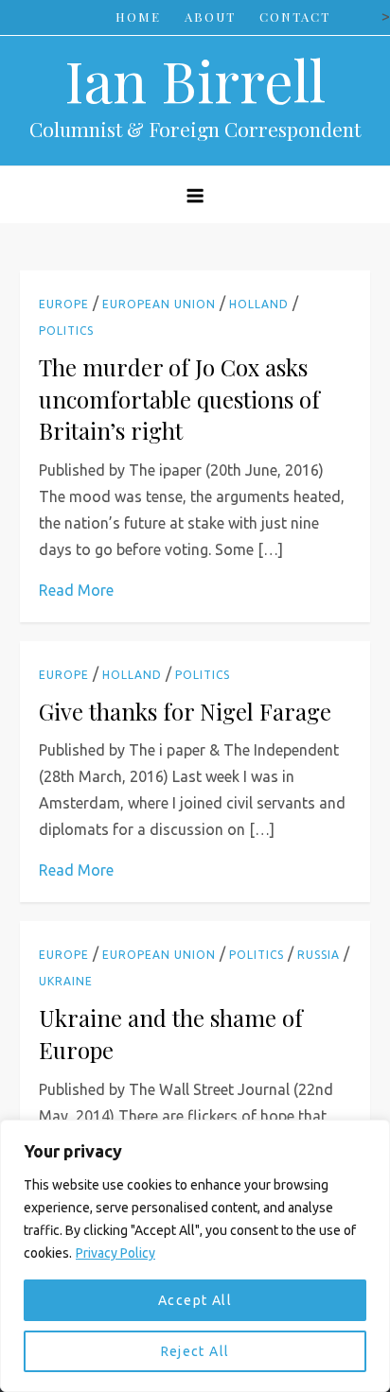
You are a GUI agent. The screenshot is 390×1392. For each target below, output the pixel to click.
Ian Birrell (195, 79)
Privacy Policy (115, 1253)
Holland (259, 304)
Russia (318, 954)
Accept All (195, 1300)
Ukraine (66, 981)
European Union (159, 304)
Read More (76, 590)
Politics (66, 330)
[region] (195, 1256)
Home (138, 17)
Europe (64, 304)
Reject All (195, 1351)
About (210, 17)
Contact (294, 17)
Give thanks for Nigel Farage (185, 711)
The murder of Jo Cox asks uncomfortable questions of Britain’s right (179, 398)
